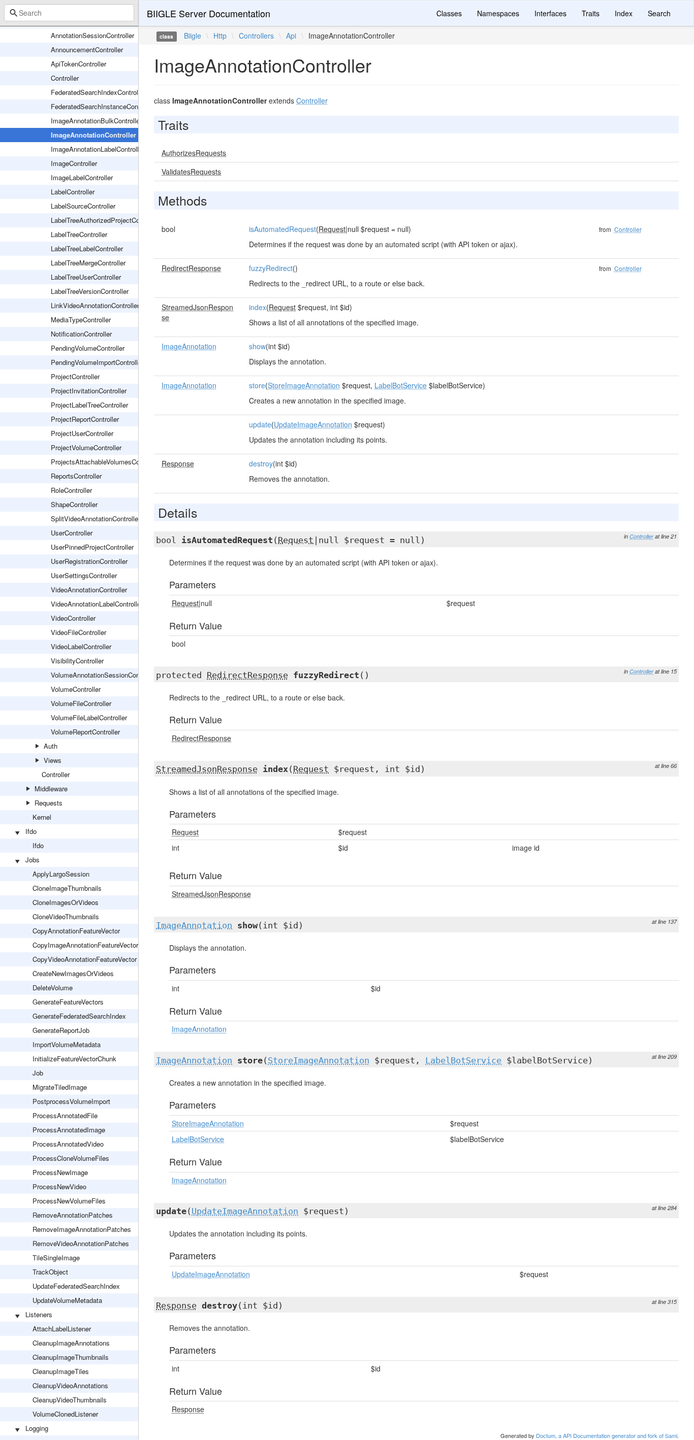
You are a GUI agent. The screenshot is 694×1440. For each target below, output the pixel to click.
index (257, 307)
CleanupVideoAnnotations (70, 1385)
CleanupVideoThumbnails (70, 1399)
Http (220, 35)
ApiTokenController (78, 64)
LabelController (72, 191)
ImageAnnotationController (93, 135)
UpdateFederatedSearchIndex (76, 1286)
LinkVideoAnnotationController (95, 305)
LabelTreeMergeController (88, 262)
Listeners (38, 1314)
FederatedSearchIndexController (98, 92)
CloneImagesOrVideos (66, 902)
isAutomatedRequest (282, 229)
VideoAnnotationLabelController (97, 604)
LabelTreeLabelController (87, 248)
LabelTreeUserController (86, 277)
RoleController (71, 490)
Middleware (51, 788)
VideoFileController (78, 632)
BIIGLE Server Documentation (208, 13)
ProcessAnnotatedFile (65, 1115)
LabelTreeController (79, 234)
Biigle (192, 35)
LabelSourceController (83, 206)
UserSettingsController (84, 575)
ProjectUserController (82, 433)
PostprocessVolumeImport (71, 1101)
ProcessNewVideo (59, 1186)
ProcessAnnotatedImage (69, 1129)
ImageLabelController (82, 177)
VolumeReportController (85, 731)
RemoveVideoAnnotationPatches (81, 1243)
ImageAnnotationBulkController (96, 120)
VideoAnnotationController (89, 589)
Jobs (32, 859)
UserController (71, 533)
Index (624, 13)
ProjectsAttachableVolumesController (105, 461)
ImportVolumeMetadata (67, 1044)
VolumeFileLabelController (89, 717)
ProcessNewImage (60, 1172)
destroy (261, 463)
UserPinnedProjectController (92, 547)
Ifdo (31, 831)
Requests (48, 803)
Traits (591, 13)
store (257, 385)
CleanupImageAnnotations (71, 1343)
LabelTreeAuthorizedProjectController (105, 220)
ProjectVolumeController (86, 447)
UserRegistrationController (89, 561)
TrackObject (50, 1272)
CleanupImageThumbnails (71, 1357)
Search (659, 13)
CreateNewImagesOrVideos (73, 973)
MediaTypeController (81, 319)
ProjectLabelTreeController (89, 405)
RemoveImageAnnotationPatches (82, 1229)
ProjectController (75, 376)
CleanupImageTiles (61, 1371)
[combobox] (69, 12)
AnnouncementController (87, 49)
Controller (65, 78)
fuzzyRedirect (271, 268)
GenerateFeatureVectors (68, 1002)
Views (52, 760)
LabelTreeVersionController (90, 291)
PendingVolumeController (87, 348)
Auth (50, 746)
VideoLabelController (81, 646)
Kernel (42, 817)
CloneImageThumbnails (67, 888)
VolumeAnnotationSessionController (103, 675)
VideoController (73, 618)
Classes (449, 13)
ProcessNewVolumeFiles (69, 1200)
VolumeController (76, 689)
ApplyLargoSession (61, 874)
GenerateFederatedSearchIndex (79, 1016)
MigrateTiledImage (60, 1087)
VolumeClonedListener (65, 1414)
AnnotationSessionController (92, 35)
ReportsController (76, 476)
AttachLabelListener (62, 1328)
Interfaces (550, 13)
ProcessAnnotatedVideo (68, 1144)
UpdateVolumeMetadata (67, 1300)
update (260, 424)
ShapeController (74, 504)
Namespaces (498, 13)
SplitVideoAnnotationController (95, 518)
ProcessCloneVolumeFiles (71, 1158)
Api (291, 35)
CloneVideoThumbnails (66, 916)
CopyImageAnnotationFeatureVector (85, 945)
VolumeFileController (81, 703)
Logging (36, 1428)
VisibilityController (77, 660)
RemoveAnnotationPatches (73, 1215)
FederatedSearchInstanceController (102, 106)
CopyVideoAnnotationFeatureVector (85, 959)
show (257, 346)
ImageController (74, 163)
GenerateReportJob (61, 1030)
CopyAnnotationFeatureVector (76, 930)
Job (38, 1073)
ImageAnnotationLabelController (97, 149)
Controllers (256, 35)
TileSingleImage (56, 1257)
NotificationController (81, 334)
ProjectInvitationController (89, 390)
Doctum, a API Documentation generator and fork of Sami (606, 1435)
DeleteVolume (53, 987)
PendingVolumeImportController (97, 362)
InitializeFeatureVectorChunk (74, 1058)
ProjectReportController (85, 419)
